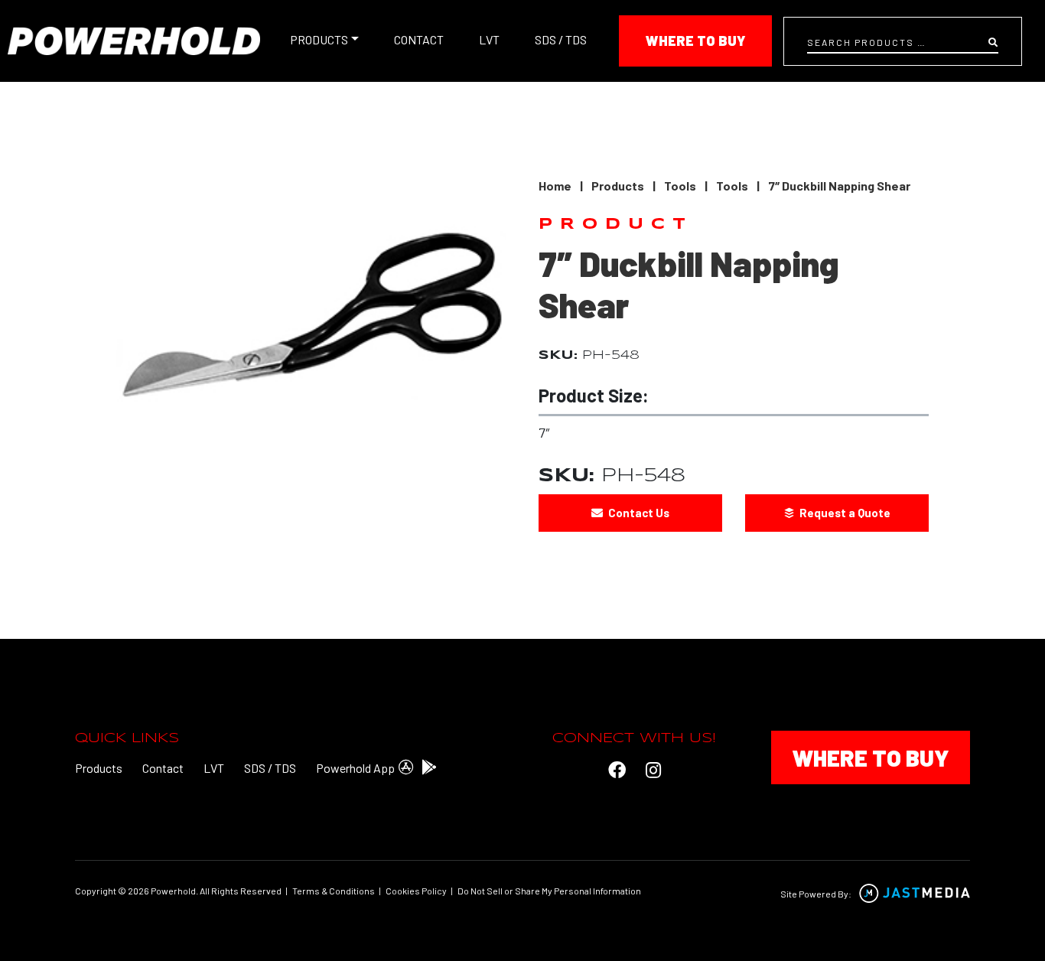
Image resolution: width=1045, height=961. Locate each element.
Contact (419, 39)
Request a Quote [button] (843, 513)
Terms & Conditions (333, 890)
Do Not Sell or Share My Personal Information (549, 890)
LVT (489, 39)
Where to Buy (696, 40)
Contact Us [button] (637, 513)
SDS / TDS (561, 39)
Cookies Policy (416, 890)
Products (319, 39)
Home (555, 185)
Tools (680, 185)
